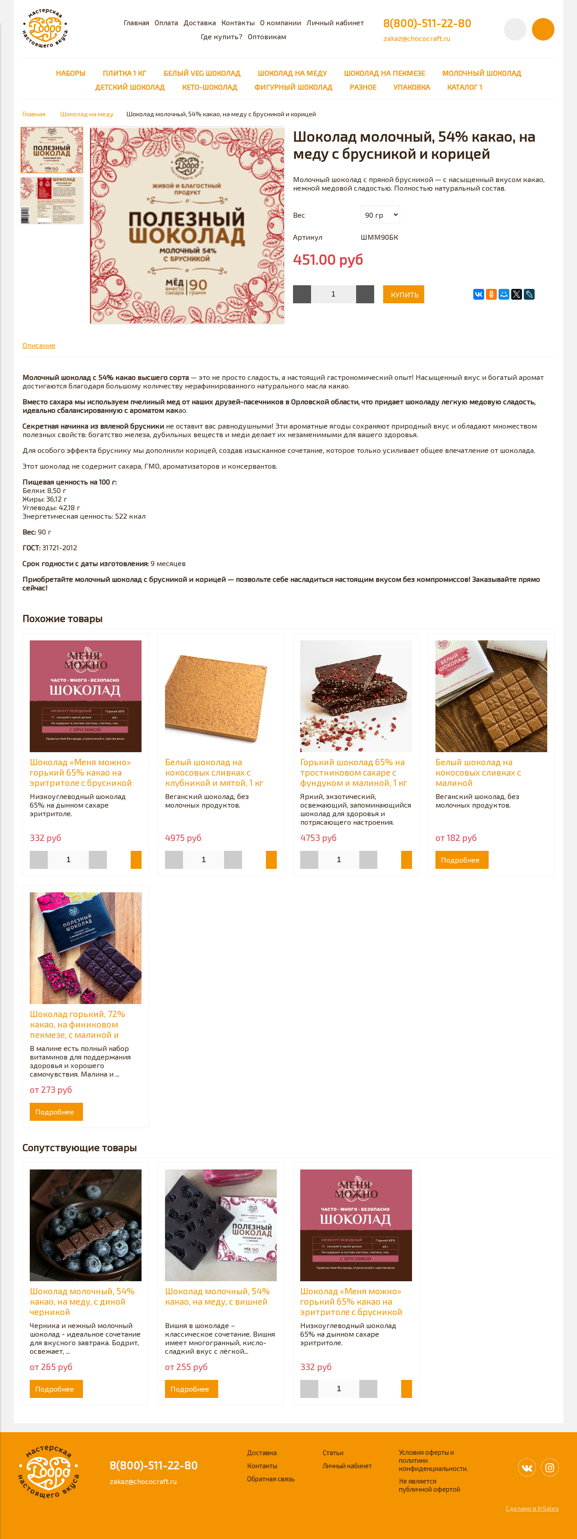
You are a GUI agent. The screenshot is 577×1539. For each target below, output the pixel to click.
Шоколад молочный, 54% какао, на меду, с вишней (217, 1296)
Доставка (199, 22)
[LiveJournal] (529, 294)
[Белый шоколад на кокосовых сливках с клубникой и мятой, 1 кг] (221, 696)
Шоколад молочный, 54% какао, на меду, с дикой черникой (82, 1301)
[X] (516, 294)
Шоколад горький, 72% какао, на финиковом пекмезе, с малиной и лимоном (77, 1029)
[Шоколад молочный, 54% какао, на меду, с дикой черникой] (86, 1225)
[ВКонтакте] (478, 294)
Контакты (238, 22)
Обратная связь (271, 1479)
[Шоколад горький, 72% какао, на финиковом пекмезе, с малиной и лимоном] (86, 948)
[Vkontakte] (527, 1467)
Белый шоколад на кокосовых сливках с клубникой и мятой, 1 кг (214, 772)
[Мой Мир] (504, 294)
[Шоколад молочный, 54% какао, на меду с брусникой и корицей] (187, 225)
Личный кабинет (335, 22)
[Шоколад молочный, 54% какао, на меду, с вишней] (221, 1225)
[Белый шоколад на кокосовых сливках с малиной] (491, 696)
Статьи (333, 1452)
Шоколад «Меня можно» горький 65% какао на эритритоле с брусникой (81, 772)
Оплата (166, 22)
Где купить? (222, 36)
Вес (299, 214)
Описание (39, 345)
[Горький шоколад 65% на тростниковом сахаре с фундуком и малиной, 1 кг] (356, 696)
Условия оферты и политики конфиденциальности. (433, 1460)
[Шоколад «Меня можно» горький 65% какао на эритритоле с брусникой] (86, 696)
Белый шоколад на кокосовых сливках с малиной (478, 772)
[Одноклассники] (491, 294)
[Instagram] (550, 1467)
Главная (136, 22)
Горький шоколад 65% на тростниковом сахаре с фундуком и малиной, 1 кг (353, 772)
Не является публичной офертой (429, 1485)
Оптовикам (267, 36)
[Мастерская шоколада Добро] (45, 45)
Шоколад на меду (87, 114)
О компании (280, 22)
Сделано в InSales (532, 1508)
